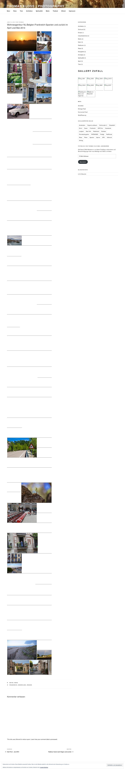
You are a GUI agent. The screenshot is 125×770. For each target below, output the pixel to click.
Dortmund (80, 29)
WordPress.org (82, 115)
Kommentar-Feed (83, 112)
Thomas (21, 22)
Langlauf (81, 131)
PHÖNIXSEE (94, 134)
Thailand (55, 11)
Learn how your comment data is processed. (44, 739)
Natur (8, 11)
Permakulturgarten (84, 134)
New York (88, 131)
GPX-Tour (100, 128)
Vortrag (81, 140)
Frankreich (13, 685)
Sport (79, 61)
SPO (103, 137)
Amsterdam (82, 125)
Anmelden (81, 106)
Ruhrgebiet (81, 51)
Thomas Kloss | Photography (35, 6)
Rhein (85, 137)
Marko (47, 11)
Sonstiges (80, 55)
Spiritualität (39, 11)
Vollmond (109, 137)
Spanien (29, 685)
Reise (15, 11)
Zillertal (63, 11)
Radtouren (81, 45)
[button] (22, 41)
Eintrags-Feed (82, 109)
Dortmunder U (103, 125)
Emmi (80, 128)
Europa (80, 32)
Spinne (98, 137)
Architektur (29, 11)
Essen (86, 128)
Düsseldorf (112, 125)
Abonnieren (83, 162)
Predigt (102, 134)
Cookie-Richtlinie (44, 767)
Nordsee (103, 131)
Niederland (22, 685)
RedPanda (109, 134)
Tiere (21, 11)
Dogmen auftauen (92, 125)
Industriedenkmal (82, 36)
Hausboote (108, 128)
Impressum (72, 11)
